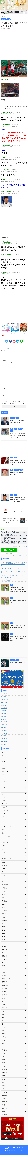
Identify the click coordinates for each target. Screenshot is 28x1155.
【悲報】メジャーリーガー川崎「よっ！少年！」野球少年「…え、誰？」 (17, 435)
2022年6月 (4, 710)
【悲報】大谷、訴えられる (8, 580)
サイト (3, 395)
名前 (3, 382)
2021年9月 (4, 736)
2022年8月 (4, 705)
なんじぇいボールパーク (14, 8)
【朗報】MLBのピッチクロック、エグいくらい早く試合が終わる (13, 576)
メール (3, 388)
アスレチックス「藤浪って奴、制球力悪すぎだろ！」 (13, 572)
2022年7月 (4, 708)
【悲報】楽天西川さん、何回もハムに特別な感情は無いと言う (17, 462)
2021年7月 (4, 741)
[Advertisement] (14, 44)
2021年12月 (4, 727)
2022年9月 (4, 702)
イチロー (4, 348)
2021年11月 (4, 730)
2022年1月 (4, 724)
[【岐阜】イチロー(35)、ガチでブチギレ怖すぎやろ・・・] (17, 341)
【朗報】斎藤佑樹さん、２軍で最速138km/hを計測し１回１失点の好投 (17, 499)
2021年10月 (4, 733)
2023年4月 (4, 694)
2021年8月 (4, 738)
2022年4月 (4, 716)
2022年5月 (4, 713)
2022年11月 (4, 697)
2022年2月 (4, 722)
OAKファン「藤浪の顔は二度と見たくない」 (13, 568)
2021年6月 (4, 744)
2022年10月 (4, 699)
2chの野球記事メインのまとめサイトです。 (14, 1150)
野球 (8, 348)
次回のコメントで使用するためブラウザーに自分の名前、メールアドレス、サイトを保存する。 (13, 402)
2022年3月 (4, 719)
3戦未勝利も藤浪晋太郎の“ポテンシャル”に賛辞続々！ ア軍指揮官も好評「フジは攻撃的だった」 (14, 564)
